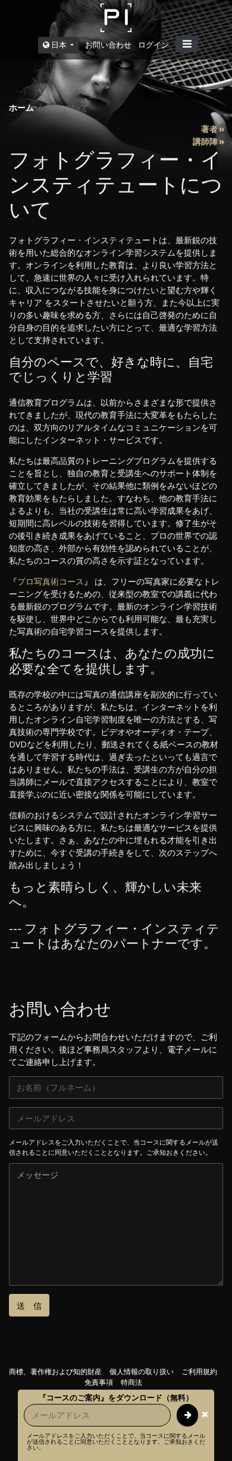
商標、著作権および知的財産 (55, 1371)
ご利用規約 (199, 1371)
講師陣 (205, 141)
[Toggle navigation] (186, 44)
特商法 (131, 1382)
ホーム (21, 107)
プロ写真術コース (50, 581)
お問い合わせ (108, 44)
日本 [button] (58, 44)
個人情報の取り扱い (141, 1371)
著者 (209, 129)
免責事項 (98, 1382)
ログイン (153, 44)
